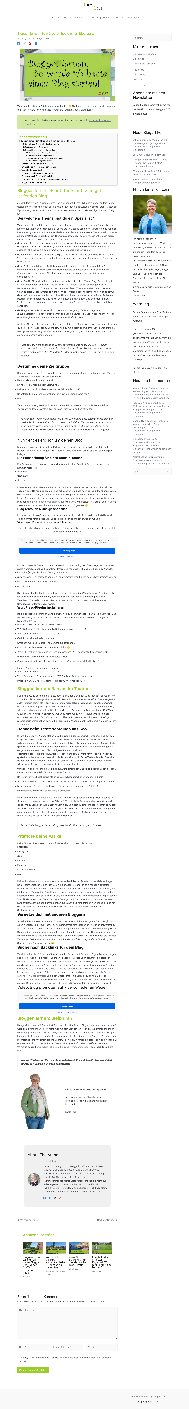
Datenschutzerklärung (141, 1396)
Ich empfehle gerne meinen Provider (46, 501)
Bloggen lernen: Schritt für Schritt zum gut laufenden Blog (47, 141)
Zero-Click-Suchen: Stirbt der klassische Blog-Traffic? (77, 1261)
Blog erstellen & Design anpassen (41, 156)
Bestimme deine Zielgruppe (36, 147)
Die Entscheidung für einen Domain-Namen (45, 153)
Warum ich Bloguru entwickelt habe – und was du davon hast (55, 1262)
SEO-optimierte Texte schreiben (79, 801)
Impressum (160, 1396)
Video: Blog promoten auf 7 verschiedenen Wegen (47, 179)
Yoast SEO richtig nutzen (30, 652)
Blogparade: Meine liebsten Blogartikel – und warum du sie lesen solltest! (152, 448)
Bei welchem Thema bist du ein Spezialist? (42, 144)
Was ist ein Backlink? (28, 954)
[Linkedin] (36, 43)
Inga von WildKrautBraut (145, 403)
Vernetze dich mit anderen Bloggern (40, 173)
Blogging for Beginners (144, 54)
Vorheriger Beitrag (28, 1220)
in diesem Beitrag (61, 528)
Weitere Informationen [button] (67, 557)
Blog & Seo (27, 1276)
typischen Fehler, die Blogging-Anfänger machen (63, 1047)
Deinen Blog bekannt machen (32, 881)
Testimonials (139, 79)
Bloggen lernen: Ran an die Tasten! (37, 163)
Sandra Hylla (139, 421)
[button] (69, 17)
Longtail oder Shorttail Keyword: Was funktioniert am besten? (101, 1262)
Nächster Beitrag (107, 1220)
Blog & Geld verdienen (144, 63)
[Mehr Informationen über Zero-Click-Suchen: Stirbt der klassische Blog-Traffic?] (79, 1248)
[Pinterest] (30, 43)
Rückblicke (138, 69)
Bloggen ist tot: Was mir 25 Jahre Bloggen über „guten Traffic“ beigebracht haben (32, 1265)
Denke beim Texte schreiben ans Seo (40, 167)
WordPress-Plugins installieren (40, 161)
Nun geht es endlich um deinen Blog (40, 150)
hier (98, 1191)
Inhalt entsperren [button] (67, 551)
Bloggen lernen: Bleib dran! (33, 182)
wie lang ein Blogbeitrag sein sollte (35, 710)
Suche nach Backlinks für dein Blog (40, 176)
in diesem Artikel (37, 801)
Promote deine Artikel (31, 170)
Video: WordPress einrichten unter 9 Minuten (47, 158)
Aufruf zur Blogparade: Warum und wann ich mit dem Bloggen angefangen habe (151, 394)
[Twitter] (24, 43)
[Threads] (55, 1197)
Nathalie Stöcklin (141, 457)
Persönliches (139, 74)
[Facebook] (18, 43)
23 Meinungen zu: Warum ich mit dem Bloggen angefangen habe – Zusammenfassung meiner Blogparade (151, 409)
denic (63, 498)
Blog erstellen (32, 450)
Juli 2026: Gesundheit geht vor (149, 154)
